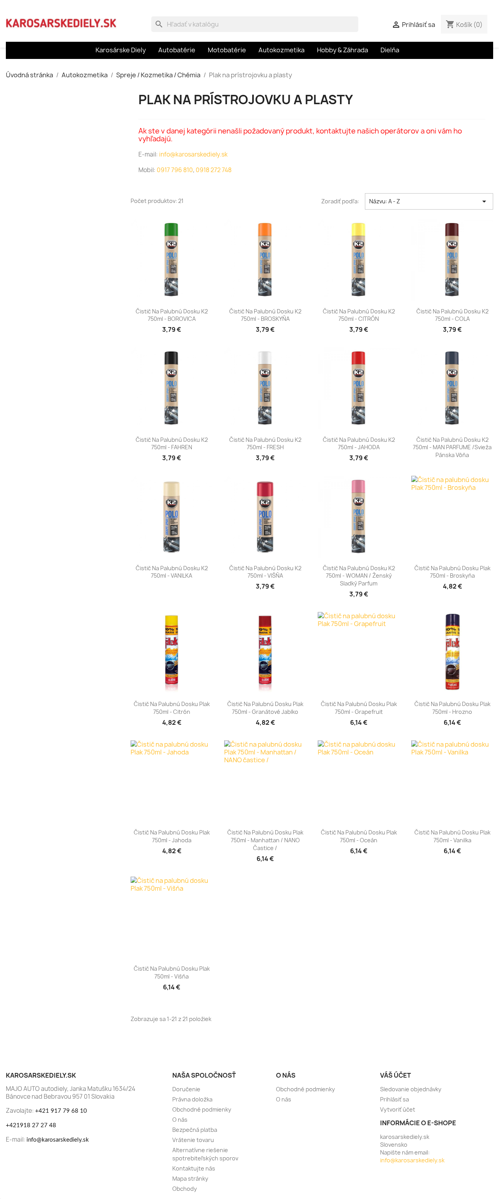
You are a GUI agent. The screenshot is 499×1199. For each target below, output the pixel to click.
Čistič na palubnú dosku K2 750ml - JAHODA (359, 443)
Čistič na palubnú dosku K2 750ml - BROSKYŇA (265, 315)
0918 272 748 (214, 170)
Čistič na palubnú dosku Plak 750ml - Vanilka (452, 836)
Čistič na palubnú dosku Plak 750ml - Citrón (172, 707)
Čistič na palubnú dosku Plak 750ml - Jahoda (172, 836)
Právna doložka (192, 1099)
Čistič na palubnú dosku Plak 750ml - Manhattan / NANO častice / (265, 840)
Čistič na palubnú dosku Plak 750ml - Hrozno (452, 707)
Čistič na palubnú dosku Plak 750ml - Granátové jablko (265, 707)
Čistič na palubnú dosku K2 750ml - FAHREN (172, 443)
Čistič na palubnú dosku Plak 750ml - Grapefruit (359, 707)
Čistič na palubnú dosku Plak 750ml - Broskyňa (452, 572)
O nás (180, 1119)
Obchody (184, 1188)
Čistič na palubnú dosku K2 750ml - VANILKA (172, 572)
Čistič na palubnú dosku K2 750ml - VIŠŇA (265, 572)
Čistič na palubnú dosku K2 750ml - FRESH (265, 443)
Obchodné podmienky (201, 1109)
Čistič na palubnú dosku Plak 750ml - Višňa (172, 972)
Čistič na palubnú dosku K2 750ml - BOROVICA (172, 315)
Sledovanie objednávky (410, 1089)
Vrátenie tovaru (193, 1140)
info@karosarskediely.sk (193, 154)
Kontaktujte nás (193, 1168)
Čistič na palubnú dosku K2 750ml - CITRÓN (359, 315)
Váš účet (395, 1075)
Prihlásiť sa (394, 1099)
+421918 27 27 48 (31, 1125)
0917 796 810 (175, 170)
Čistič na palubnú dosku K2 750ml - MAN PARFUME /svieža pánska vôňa (452, 447)
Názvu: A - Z (429, 201)
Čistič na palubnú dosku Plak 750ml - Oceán (359, 836)
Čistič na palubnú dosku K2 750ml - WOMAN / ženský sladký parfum (359, 575)
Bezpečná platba (194, 1129)
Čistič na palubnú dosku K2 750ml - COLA (452, 315)
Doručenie (186, 1089)
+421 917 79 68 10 (61, 1111)
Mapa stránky (190, 1178)
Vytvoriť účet (397, 1109)
